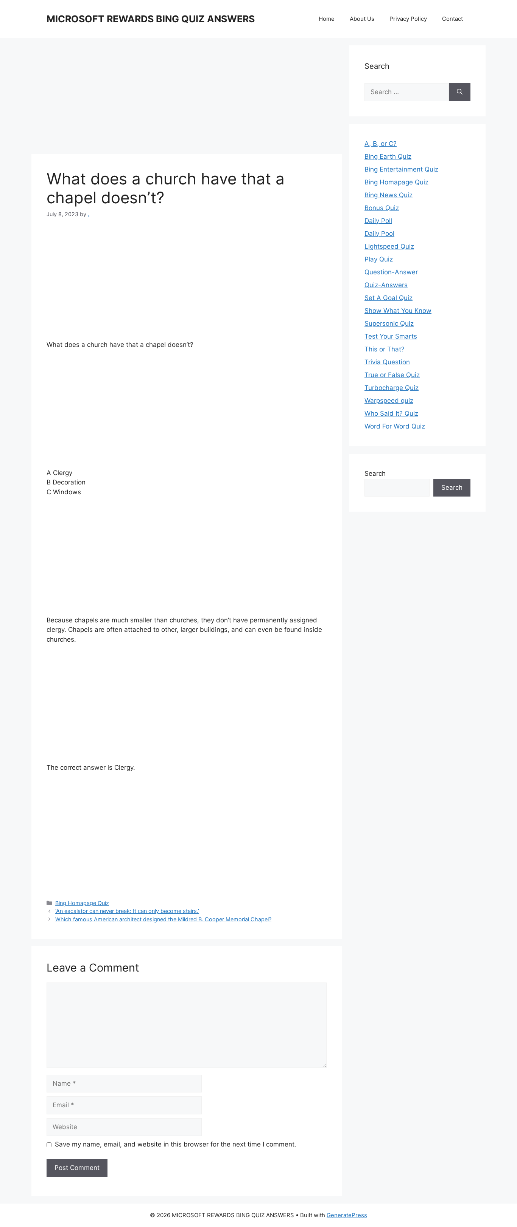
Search (375, 473)
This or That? (384, 349)
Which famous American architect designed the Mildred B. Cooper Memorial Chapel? (163, 919)
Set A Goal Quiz (388, 298)
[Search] (459, 92)
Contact (452, 18)
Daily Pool (379, 233)
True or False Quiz (392, 375)
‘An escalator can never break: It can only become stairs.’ (127, 911)
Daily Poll (378, 220)
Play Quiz (378, 259)
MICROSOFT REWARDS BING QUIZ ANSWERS (151, 19)
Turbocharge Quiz (391, 387)
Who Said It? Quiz (391, 413)
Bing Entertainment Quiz (401, 169)
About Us (362, 18)
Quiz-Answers (386, 285)
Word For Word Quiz (394, 426)
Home (327, 18)
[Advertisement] (186, 98)
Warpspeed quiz (388, 400)
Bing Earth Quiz (387, 156)
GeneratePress (347, 1215)
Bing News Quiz (388, 195)
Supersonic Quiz (389, 323)
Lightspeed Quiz (389, 246)
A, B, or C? (380, 143)
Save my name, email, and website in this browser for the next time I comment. (175, 1144)
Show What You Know (397, 310)
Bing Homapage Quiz (82, 903)
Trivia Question (387, 362)
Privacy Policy (408, 18)
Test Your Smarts (390, 336)
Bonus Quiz (381, 208)
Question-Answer (391, 272)
